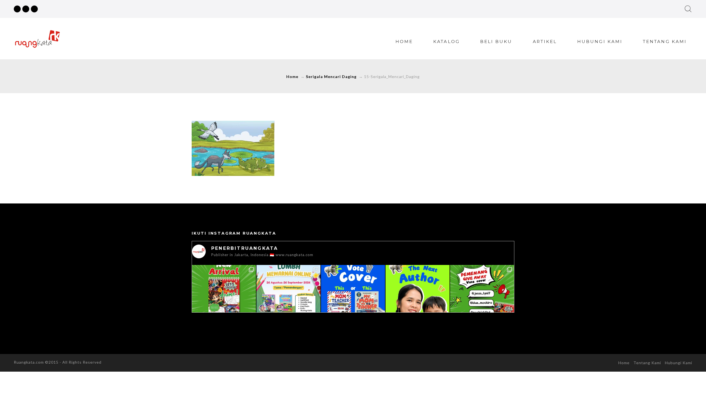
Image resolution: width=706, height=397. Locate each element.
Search (688, 9)
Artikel (545, 41)
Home (404, 41)
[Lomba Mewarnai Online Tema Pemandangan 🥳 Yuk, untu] (288, 297)
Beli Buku (496, 41)
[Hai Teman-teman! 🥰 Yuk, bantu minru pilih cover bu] (353, 297)
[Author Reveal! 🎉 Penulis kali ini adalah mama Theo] (418, 297)
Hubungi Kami (599, 41)
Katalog (446, 41)
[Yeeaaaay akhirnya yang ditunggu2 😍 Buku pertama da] (224, 297)
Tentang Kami (665, 41)
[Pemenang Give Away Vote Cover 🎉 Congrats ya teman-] (482, 297)
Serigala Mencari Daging (331, 76)
